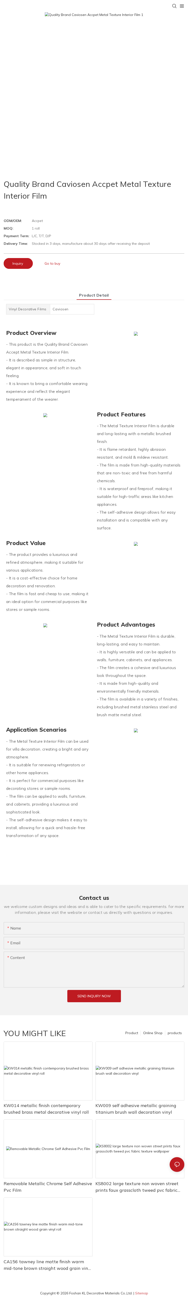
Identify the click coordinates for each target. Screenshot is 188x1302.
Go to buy (52, 263)
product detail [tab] (94, 295)
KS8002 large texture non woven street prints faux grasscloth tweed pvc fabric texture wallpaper (136, 1187)
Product (131, 1033)
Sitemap (141, 1293)
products (175, 1033)
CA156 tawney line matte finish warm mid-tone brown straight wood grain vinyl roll (48, 1265)
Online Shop (153, 1033)
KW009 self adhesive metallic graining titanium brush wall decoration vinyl (135, 1109)
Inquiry (18, 263)
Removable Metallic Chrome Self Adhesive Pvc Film (48, 1187)
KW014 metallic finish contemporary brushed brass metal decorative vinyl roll (46, 1109)
